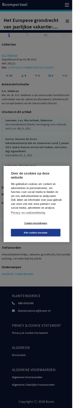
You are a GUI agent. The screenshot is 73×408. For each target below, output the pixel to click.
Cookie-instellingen (35, 223)
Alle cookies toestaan (35, 232)
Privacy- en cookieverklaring (28, 212)
